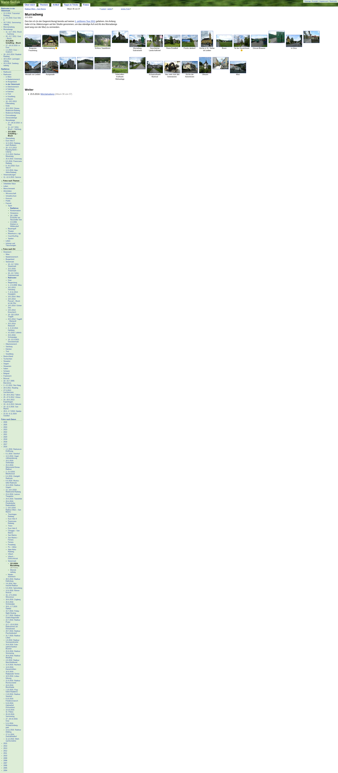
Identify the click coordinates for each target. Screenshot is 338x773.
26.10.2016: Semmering (10, 715)
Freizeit (8, 203)
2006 (5, 765)
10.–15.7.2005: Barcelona (9, 382)
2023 (5, 429)
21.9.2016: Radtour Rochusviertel (13, 682)
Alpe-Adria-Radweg (12, 551)
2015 (5, 743)
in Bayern (9, 99)
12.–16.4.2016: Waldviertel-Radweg (13, 491)
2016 (5, 447)
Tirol (7, 351)
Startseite (333, 1)
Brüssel (6, 378)
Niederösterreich (12, 257)
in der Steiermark (13, 84)
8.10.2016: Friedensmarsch (12, 700)
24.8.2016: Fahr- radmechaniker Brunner (12, 647)
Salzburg (9, 347)
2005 (5, 768)
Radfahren (5, 69)
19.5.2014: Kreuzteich (12, 311)
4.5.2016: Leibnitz (15, 333)
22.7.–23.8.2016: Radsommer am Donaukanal (12, 627)
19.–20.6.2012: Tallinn (11, 395)
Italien (5, 369)
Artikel (56, 5)
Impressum (324, 1)
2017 (5, 444)
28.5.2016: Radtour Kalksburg (13, 580)
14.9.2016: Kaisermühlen (11, 668)
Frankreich (7, 376)
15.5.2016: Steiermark (12, 270)
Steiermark (10, 262)
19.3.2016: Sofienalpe (10, 462)
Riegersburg (12, 283)
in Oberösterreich (12, 87)
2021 (5, 434)
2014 (5, 746)
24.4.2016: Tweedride (14, 499)
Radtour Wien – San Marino (35, 9)
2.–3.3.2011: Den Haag (12, 385)
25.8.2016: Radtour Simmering (13, 652)
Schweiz (6, 371)
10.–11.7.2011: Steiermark (13, 265)
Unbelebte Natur (9, 184)
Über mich (30, 5)
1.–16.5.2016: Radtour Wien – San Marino (13, 510)
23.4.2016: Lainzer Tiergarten (13, 495)
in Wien (8, 77)
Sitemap (307, 1)
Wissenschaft (11, 193)
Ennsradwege (11, 115)
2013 (5, 748)
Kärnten (9, 349)
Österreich (7, 252)
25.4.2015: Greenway (14, 159)
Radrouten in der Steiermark (8, 10)
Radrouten (7, 74)
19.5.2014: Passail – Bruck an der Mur (14, 301)
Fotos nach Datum (8, 419)
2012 (5, 751)
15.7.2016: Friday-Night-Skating (13, 612)
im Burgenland (11, 82)
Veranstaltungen (9, 175)
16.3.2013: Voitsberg (12, 288)
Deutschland (8, 356)
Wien (8, 254)
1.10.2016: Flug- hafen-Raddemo (12, 691)
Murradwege (8, 29)
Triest (10, 526)
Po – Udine (12, 547)
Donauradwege (11, 118)
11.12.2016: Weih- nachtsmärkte (12, 740)
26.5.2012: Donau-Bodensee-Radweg (13, 109)
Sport (10, 206)
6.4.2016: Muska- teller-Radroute (12, 482)
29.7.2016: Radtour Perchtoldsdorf (13, 632)
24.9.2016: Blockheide (10, 686)
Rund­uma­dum (15, 211)
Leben (5, 186)
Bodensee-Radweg (13, 113)
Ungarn (6, 364)
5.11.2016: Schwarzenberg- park (12, 725)
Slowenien (7, 366)
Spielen (11, 239)
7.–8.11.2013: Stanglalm (13, 293)
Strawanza (14, 213)
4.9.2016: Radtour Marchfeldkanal (12, 661)
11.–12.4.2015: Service (12, 177)
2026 (5, 422)
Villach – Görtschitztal (13, 558)
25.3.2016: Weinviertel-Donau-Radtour (13, 467)
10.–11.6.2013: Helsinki (12, 404)
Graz (10, 280)
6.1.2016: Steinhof (13, 454)
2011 (5, 753)
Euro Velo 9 (10, 141)
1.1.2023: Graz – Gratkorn (12, 51)
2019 (5, 439)
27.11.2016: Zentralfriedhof (11, 735)
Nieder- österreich (11, 576)
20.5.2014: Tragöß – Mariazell (15, 320)
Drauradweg (10, 138)
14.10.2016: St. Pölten (10, 711)
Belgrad (6, 373)
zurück (103, 9)
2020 (5, 437)
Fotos (86, 5)
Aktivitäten (7, 191)
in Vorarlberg (10, 96)
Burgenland (10, 259)
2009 (5, 758)
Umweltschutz (11, 196)
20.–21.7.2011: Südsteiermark (13, 274)
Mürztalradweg (9, 27)
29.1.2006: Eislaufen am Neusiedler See (16, 218)
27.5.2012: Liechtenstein (8, 391)
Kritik (8, 106)
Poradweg (11, 545)
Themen (44, 5)
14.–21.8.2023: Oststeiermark (13, 341)
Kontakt (315, 1)
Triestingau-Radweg (12, 515)
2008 (5, 761)
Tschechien (7, 359)
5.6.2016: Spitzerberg (14, 588)
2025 (5, 425)
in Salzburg (10, 89)
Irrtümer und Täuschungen (11, 244)
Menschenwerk (9, 189)
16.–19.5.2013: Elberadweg (11, 102)
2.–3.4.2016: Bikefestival (10, 473)
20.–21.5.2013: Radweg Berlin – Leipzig (12, 150)
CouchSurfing (13, 236)
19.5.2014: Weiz (14, 297)
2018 (5, 442)
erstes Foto (125, 9)
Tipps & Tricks (71, 5)
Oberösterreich (11, 344)
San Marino (12, 535)
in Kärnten (9, 92)
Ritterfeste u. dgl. (14, 233)
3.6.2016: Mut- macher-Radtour (12, 585)
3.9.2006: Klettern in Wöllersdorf (14, 224)
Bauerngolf (12, 229)
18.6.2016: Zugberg (13, 599)
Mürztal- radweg (13, 571)
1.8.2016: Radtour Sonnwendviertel (12, 641)
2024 (5, 427)
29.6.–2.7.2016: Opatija (12, 411)
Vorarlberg (9, 354)
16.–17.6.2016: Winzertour (11, 596)
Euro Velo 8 (12, 528)
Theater (11, 231)
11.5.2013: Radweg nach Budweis (13, 144)
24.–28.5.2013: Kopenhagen (9, 401)
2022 (5, 432)
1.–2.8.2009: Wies (15, 285)
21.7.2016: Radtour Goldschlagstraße (13, 616)
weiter (109, 9)
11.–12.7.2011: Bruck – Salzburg (14, 33)
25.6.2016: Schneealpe (12, 336)
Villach (10, 554)
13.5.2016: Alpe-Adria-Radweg (12, 171)
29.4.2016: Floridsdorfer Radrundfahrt (10, 503)
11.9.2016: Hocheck (13, 665)
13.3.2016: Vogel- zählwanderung (12, 457)
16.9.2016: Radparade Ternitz (13, 673)
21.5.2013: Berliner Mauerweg (13, 155)
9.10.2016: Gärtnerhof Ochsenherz (10, 705)
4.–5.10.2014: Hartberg (13, 329)
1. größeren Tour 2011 (85, 21)
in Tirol (8, 94)
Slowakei (6, 361)
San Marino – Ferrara (13, 539)
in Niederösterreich (13, 79)
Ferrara (10, 542)
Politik (8, 201)
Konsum (9, 198)
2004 (5, 770)
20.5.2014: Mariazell (12, 325)
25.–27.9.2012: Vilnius (11, 397)
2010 (5, 756)
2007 (5, 763)
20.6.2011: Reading (10, 388)
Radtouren (7, 72)
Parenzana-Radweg (12, 522)
